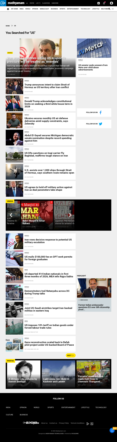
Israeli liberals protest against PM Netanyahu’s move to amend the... (68, 221)
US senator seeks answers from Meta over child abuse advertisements (93, 67)
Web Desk (83, 300)
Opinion (35, 9)
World (27, 9)
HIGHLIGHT (81, 276)
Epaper (32, 3)
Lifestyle (95, 9)
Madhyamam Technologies (55, 433)
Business (54, 9)
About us (44, 423)
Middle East (44, 9)
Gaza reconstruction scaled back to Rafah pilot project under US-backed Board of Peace (49, 343)
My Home (14, 9)
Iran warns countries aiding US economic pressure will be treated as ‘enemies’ (36, 59)
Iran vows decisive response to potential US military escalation (48, 241)
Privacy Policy (64, 423)
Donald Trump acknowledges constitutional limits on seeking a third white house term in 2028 (48, 104)
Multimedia (105, 9)
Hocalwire (75, 433)
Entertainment (73, 9)
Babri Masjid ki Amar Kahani (34, 222)
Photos (12, 374)
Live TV (38, 3)
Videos (26, 216)
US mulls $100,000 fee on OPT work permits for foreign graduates (48, 258)
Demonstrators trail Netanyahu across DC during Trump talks (47, 292)
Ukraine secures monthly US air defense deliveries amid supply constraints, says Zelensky (46, 121)
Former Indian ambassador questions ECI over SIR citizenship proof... (94, 307)
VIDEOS (10, 201)
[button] (3, 3)
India (22, 9)
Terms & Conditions (77, 423)
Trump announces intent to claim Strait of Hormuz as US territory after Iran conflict (47, 86)
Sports (62, 9)
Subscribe (55, 3)
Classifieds (46, 3)
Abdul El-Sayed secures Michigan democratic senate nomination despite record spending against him (49, 138)
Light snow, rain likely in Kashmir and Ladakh (56, 380)
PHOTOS (10, 361)
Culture (9, 415)
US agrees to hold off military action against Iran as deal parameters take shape (48, 188)
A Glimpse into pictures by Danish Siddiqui (22, 380)
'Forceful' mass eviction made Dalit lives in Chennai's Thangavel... (90, 379)
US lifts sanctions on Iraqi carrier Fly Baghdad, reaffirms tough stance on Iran (46, 154)
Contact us (53, 423)
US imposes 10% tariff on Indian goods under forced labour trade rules (49, 326)
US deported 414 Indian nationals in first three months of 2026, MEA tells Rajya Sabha (49, 275)
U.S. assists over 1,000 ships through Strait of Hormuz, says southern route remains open (49, 171)
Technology (85, 9)
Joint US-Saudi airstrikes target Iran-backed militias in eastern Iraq (48, 309)
